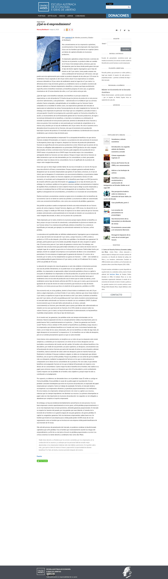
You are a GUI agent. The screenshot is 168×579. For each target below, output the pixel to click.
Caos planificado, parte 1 (120, 203)
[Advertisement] (116, 120)
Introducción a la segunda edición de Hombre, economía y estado (121, 149)
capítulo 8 (68, 38)
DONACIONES (118, 15)
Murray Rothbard (43, 29)
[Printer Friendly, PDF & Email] (42, 461)
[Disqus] (68, 486)
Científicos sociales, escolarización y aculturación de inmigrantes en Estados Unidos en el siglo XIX (116, 183)
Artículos (52, 16)
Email (104, 43)
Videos (62, 16)
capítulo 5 (71, 182)
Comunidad (80, 16)
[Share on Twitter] (125, 30)
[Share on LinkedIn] (129, 30)
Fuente (39, 456)
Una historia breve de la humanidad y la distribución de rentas (121, 221)
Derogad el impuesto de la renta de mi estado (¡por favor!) (121, 237)
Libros (70, 16)
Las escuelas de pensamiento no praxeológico (117, 212)
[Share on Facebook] (121, 30)
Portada (41, 16)
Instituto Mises (114, 274)
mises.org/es (41, 22)
